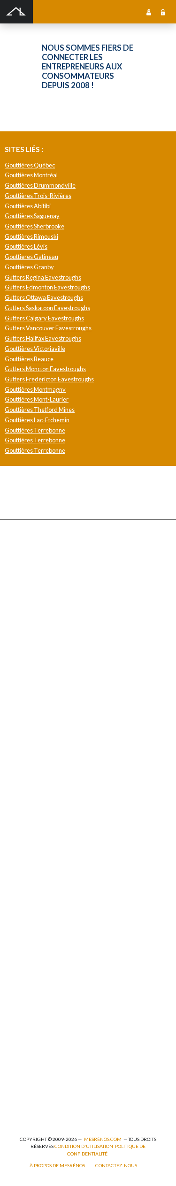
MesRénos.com (103, 1139)
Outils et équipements (39, 1035)
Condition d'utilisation (83, 1146)
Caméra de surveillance (41, 895)
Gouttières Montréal (31, 175)
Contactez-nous (116, 1165)
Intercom (23, 844)
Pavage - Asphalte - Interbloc (47, 643)
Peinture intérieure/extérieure (50, 1045)
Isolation (23, 1024)
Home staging (29, 752)
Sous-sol (23, 783)
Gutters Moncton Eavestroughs (45, 369)
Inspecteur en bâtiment (40, 1014)
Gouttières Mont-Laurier (37, 399)
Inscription (149, 11)
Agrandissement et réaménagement (56, 963)
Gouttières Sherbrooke (34, 226)
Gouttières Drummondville (40, 185)
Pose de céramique (36, 742)
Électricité (25, 994)
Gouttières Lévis (26, 246)
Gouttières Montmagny (35, 389)
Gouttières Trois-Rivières (38, 195)
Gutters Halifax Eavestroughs (43, 338)
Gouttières (26, 623)
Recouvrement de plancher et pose (55, 814)
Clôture (21, 572)
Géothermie (27, 793)
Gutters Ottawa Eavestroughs (44, 297)
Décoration (26, 762)
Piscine (21, 1086)
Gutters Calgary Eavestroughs (44, 318)
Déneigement (29, 582)
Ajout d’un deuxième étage (45, 953)
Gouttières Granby (29, 267)
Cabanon (23, 561)
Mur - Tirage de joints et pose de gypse (59, 906)
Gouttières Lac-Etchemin (37, 420)
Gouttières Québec (30, 165)
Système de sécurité (37, 854)
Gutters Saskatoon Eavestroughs (47, 308)
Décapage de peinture (39, 654)
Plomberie (24, 1096)
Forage (21, 603)
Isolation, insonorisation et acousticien (60, 803)
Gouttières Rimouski (31, 236)
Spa (16, 1066)
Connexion (163, 11)
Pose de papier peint (37, 1055)
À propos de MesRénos (57, 1165)
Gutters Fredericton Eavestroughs (49, 379)
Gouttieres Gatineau (31, 256)
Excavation (25, 592)
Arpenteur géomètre (38, 973)
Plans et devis (29, 942)
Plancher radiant (32, 824)
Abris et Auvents (33, 551)
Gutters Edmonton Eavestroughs (47, 287)
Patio (18, 633)
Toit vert (22, 695)
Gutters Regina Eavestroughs (43, 277)
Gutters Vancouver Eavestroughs (48, 328)
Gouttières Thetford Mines (40, 409)
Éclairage (23, 984)
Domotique (26, 772)
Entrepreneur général (39, 1004)
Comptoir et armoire (37, 732)
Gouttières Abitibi (28, 206)
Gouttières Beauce (29, 359)
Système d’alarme (33, 865)
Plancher (23, 834)
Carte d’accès (29, 885)
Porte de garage (31, 664)
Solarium (23, 674)
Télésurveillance (33, 875)
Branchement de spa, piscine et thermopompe (68, 1076)
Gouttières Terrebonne (35, 430)
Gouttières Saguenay (32, 216)
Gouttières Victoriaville (35, 348)
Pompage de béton (34, 1106)
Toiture (21, 685)
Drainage (23, 613)
